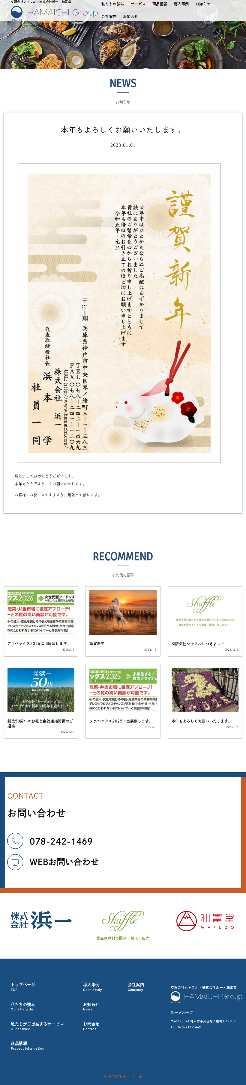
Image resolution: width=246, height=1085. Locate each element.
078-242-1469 (189, 1027)
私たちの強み (112, 4)
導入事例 (181, 4)
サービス (138, 4)
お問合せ (130, 16)
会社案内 (108, 16)
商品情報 (159, 4)
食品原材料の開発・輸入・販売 (123, 938)
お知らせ (203, 4)
